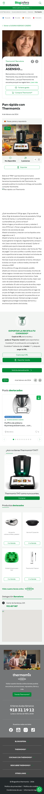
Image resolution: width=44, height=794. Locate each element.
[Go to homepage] (22, 3)
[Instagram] (25, 729)
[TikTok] (33, 729)
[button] (40, 3)
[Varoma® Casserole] (32, 521)
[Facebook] (11, 729)
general (30, 12)
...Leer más (34, 82)
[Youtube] (18, 729)
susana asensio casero (19, 12)
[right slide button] (40, 439)
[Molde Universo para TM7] (11, 557)
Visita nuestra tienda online (20, 8)
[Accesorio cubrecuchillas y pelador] (11, 521)
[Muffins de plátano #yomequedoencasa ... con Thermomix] (22, 406)
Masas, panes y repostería (13, 417)
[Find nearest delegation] (4, 3)
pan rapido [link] (38, 12)
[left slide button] (4, 439)
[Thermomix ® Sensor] (32, 557)
